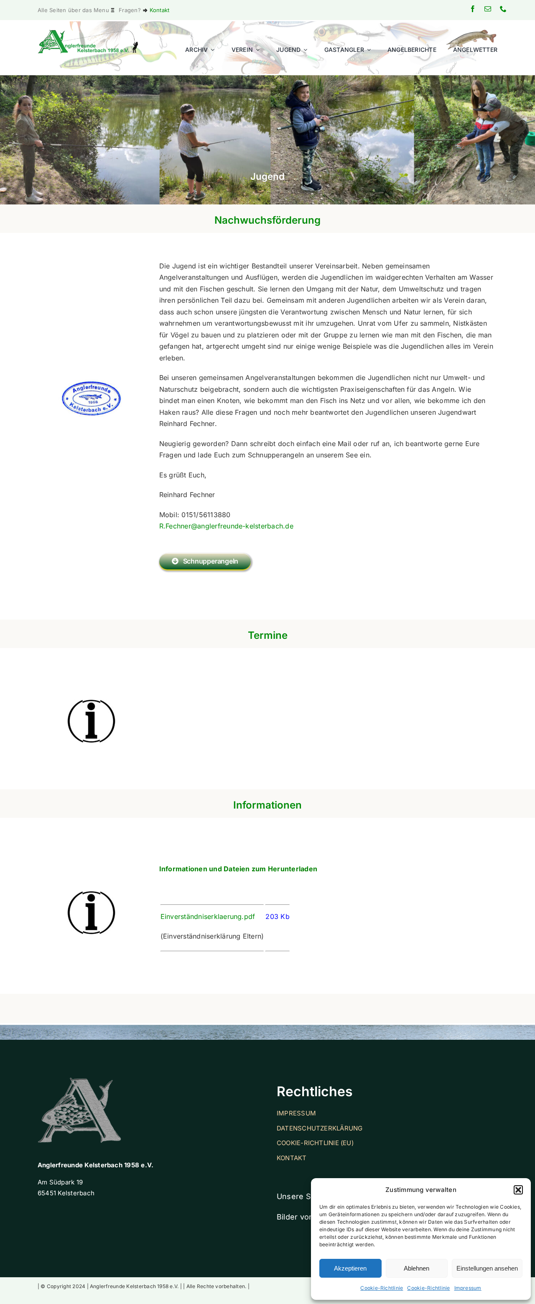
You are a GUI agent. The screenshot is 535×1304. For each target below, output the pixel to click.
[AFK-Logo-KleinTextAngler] (88, 33)
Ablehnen (416, 1268)
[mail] (487, 8)
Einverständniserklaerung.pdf (207, 916)
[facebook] (472, 8)
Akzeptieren (350, 1268)
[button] (518, 1190)
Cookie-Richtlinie (381, 1288)
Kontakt (160, 10)
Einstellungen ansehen (487, 1268)
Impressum (468, 1288)
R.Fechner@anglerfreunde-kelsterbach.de (226, 526)
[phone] (503, 8)
